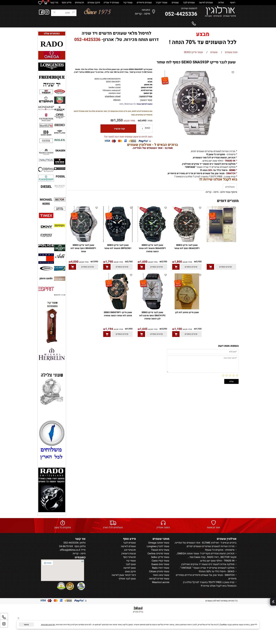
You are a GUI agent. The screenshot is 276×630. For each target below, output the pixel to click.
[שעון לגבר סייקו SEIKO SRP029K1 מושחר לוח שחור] (118, 241)
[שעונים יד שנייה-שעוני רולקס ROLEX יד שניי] (59, 140)
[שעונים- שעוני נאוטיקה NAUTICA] (46, 159)
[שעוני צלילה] (51, 388)
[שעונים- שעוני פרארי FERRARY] (59, 225)
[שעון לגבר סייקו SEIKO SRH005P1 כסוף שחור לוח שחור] (83, 241)
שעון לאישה (129, 568)
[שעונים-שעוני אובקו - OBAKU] (46, 169)
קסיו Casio (200, 557)
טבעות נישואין (128, 553)
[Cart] (45, 2)
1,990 (130, 329)
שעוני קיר (128, 2)
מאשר (26, 624)
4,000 (74, 262)
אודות (221, 2)
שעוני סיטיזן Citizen (159, 571)
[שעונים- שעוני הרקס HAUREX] (59, 278)
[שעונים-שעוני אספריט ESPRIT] (46, 289)
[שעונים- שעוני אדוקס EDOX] (59, 108)
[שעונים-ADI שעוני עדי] (59, 255)
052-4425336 (181, 14)
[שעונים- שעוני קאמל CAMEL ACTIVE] (59, 209)
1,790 (109, 262)
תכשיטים (79, 2)
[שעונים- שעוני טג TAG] (59, 100)
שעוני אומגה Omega (158, 543)
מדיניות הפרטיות (48, 624)
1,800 (178, 262)
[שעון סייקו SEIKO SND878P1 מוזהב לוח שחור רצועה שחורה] (118, 308)
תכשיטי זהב (130, 550)
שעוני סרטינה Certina (158, 553)
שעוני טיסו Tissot (160, 550)
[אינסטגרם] (4, 624)
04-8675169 (66, 546)
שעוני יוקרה (162, 2)
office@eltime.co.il (70, 550)
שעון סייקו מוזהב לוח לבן (187, 312)
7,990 (95, 261)
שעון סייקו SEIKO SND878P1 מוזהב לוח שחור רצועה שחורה (118, 314)
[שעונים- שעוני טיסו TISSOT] (46, 92)
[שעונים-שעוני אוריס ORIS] (59, 116)
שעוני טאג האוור (161, 575)
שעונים (175, 2)
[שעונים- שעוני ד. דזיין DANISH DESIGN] (46, 133)
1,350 (118, 120)
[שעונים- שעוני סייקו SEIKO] (59, 125)
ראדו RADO (213, 557)
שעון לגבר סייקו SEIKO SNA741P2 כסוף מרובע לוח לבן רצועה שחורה (152, 315)
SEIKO (230, 571)
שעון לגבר (131, 564)
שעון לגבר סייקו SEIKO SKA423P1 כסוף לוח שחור (187, 247)
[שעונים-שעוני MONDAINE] (46, 108)
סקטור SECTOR (228, 557)
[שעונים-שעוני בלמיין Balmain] (59, 186)
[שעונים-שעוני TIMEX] (46, 215)
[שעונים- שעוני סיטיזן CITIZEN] (59, 168)
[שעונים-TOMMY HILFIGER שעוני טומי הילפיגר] (46, 258)
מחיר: (149, 120)
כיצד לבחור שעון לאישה (124, 575)
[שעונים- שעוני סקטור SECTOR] (59, 199)
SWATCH (229, 575)
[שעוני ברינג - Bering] (59, 295)
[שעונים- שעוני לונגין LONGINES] (51, 66)
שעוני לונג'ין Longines (158, 546)
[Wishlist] (40, 2)
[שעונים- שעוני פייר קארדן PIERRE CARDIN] (46, 278)
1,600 (143, 262)
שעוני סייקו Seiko (160, 557)
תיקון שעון (130, 571)
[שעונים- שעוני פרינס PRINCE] (46, 268)
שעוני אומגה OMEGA (188, 553)
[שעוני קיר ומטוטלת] (52, 322)
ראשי (232, 2)
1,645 (143, 329)
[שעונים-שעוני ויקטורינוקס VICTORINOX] (46, 117)
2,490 (143, 121)
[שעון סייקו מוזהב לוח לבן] (187, 308)
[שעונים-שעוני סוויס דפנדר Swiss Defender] (59, 161)
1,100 (199, 329)
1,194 (109, 329)
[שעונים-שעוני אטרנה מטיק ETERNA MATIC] (46, 99)
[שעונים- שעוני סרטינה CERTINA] (59, 92)
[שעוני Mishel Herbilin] (51, 354)
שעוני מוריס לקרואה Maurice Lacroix (159, 580)
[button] (210, 267)
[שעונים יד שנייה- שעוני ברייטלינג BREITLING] (59, 132)
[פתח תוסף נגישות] (273, 602)
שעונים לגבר (189, 2)
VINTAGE (186, 568)
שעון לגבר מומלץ (127, 578)
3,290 (164, 329)
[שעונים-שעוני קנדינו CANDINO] (46, 178)
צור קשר (54, 2)
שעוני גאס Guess (160, 564)
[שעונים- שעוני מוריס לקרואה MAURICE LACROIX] (46, 152)
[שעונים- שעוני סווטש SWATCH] (46, 125)
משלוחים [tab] (230, 187)
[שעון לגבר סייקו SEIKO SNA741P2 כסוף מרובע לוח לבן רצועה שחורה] (152, 308)
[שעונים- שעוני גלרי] (59, 268)
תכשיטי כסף (129, 557)
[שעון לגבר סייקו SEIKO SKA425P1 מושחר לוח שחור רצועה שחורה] (152, 241)
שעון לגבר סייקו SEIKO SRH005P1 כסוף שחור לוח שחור (83, 248)
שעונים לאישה (206, 2)
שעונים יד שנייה (112, 2)
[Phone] (4, 617)
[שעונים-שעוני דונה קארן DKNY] (46, 227)
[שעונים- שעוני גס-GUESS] (46, 140)
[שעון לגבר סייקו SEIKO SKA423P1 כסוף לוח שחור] (187, 241)
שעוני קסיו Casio (160, 560)
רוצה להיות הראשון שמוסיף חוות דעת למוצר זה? (128, 136)
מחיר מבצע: (129, 120)
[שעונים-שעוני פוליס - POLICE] (46, 245)
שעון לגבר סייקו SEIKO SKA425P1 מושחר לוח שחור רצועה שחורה (152, 248)
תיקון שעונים (94, 2)
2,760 (130, 261)
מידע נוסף (66, 2)
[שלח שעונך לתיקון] (51, 440)
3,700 (199, 261)
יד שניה (52, 84)
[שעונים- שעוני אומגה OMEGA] (52, 55)
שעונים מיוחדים (144, 2)
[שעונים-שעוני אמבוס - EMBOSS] (46, 235)
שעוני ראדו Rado (160, 568)
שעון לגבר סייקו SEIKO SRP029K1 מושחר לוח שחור (118, 247)
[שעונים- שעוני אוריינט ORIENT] (59, 247)
